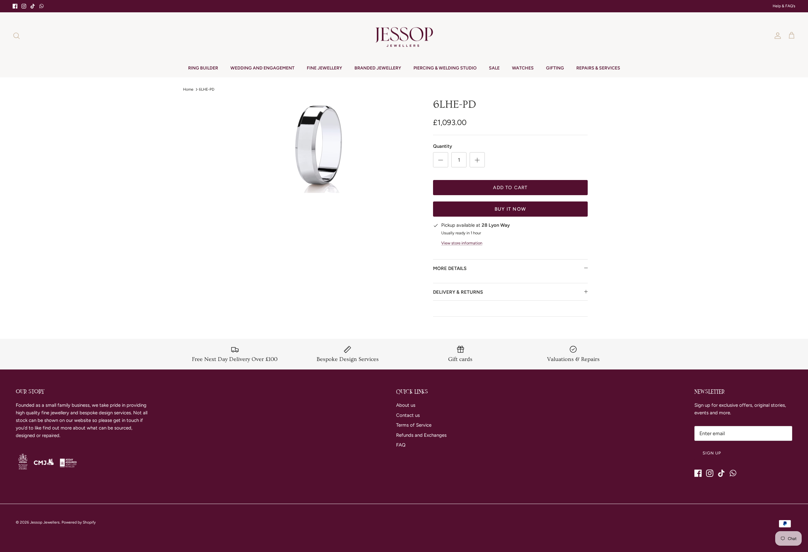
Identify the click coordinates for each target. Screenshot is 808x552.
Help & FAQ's (784, 6)
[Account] (776, 35)
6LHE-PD (206, 89)
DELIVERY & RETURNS (458, 292)
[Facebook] (15, 6)
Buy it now (510, 209)
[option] (319, 145)
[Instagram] (23, 6)
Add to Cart (510, 187)
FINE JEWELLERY (324, 68)
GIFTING (555, 68)
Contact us (408, 415)
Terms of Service (413, 425)
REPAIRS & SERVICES (598, 68)
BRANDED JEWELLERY (377, 68)
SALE (494, 68)
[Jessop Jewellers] (404, 36)
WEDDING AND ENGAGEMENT (262, 68)
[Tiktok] (32, 6)
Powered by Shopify (79, 522)
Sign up (712, 453)
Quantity (442, 146)
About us (405, 405)
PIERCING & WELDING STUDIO (445, 68)
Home (188, 89)
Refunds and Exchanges (421, 435)
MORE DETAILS (449, 268)
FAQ (401, 445)
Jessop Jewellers (45, 522)
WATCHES (523, 68)
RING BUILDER (203, 68)
